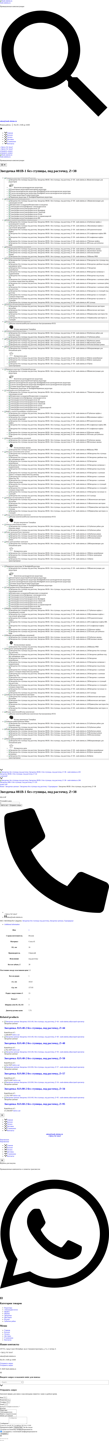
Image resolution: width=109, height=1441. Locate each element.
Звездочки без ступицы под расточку (33, 786)
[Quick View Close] (1, 1436)
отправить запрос (6, 153)
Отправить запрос (15, 805)
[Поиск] (23, 1382)
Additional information (12, 924)
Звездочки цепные (12, 786)
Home (2, 786)
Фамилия (3, 1400)
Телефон (3, 1402)
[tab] (56, 924)
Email (2, 1404)
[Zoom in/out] (7, 1438)
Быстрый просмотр (77, 1021)
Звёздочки (8, 1315)
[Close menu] (2, 1115)
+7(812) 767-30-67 (6, 149)
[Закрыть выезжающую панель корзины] (2, 1160)
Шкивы (7, 1313)
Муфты (7, 1312)
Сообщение (4, 1423)
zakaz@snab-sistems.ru (54, 1134)
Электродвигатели (11, 1310)
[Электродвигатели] (8, 1412)
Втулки (7, 1319)
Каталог (7, 1332)
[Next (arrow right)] (3, 1440)
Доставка (7, 1336)
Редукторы (8, 1308)
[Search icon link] (54, 117)
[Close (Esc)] (1, 1438)
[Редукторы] (8, 1410)
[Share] (3, 1438)
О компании (8, 1338)
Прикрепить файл (6, 1427)
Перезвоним (4, 1141)
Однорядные (53, 786)
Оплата (7, 1334)
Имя (2, 1398)
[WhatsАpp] (54, 1296)
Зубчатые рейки (10, 1321)
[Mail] (1, 1299)
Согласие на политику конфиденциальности (16, 1429)
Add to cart (4, 805)
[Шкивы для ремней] (8, 1416)
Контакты (7, 1340)
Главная (7, 1330)
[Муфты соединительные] (8, 1414)
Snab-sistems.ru (5, 3)
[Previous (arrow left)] (1, 1440)
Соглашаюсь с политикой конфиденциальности (20, 1431)
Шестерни (8, 1317)
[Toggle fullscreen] (5, 1438)
